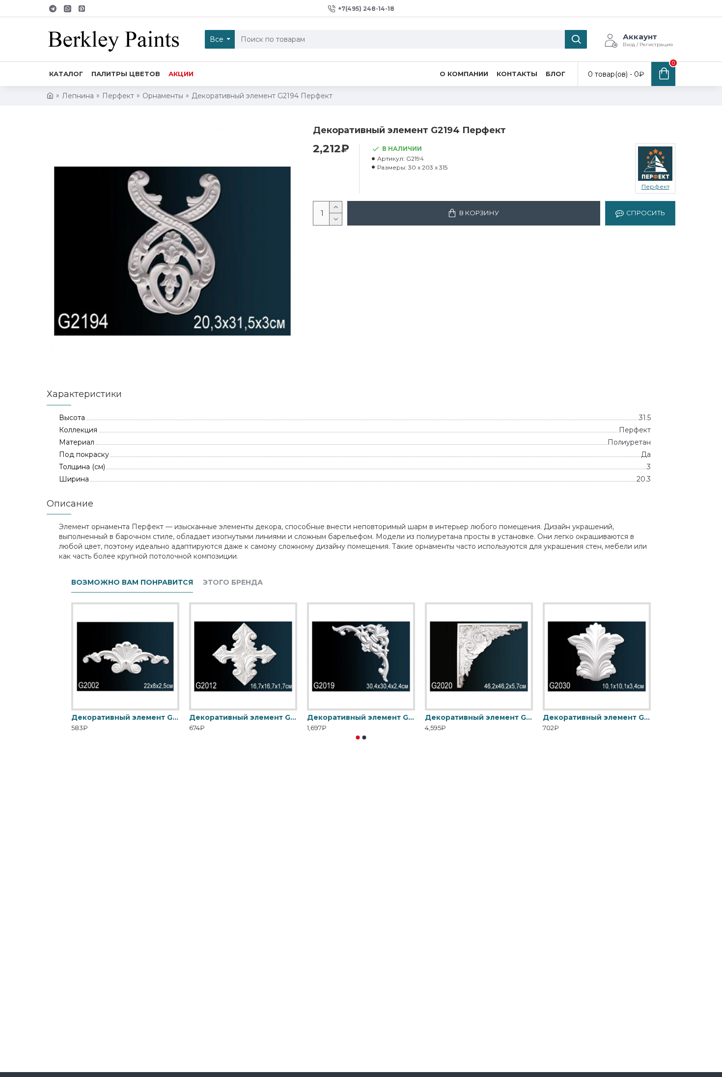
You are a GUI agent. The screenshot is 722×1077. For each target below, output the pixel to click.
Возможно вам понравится (132, 582)
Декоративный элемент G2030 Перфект (597, 717)
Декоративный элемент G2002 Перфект (125, 717)
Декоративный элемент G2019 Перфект (361, 717)
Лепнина (78, 95)
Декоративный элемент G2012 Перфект (243, 717)
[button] (358, 737)
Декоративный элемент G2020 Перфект (479, 717)
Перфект (118, 95)
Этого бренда (233, 582)
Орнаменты (162, 95)
